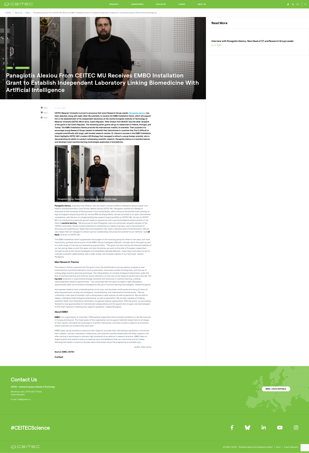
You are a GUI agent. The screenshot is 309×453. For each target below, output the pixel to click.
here (139, 342)
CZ (297, 4)
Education (161, 4)
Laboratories (137, 4)
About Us (202, 4)
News (28, 13)
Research (113, 4)
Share (45, 108)
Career (181, 4)
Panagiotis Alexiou (137, 113)
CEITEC (8, 13)
